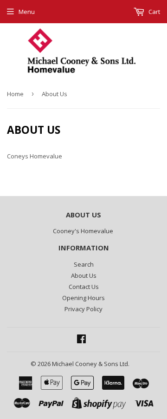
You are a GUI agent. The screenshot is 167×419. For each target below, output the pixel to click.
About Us (83, 275)
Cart (153, 11)
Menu (27, 11)
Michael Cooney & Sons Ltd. (90, 364)
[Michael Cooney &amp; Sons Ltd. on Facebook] (81, 340)
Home (15, 94)
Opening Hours (83, 298)
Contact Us (84, 286)
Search (84, 264)
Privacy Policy (83, 309)
